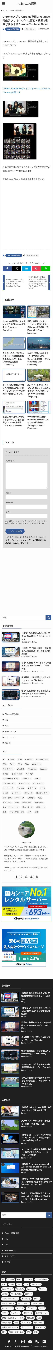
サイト (8, 512)
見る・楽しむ (30, 29)
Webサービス (10, 731)
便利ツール (28, 793)
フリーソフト (10, 737)
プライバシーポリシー (39, 1346)
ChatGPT (29, 759)
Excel (12, 764)
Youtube (43, 769)
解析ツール (40, 807)
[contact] (36, 877)
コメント (10, 461)
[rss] (37, 1342)
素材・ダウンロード (11, 807)
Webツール (36, 764)
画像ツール (39, 802)
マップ (42, 788)
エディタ (29, 774)
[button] (7, 268)
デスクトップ (24, 783)
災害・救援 (26, 802)
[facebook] (16, 877)
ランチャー (16, 793)
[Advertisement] (26, 218)
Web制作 (20, 769)
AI (3, 759)
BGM (20, 759)
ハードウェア (8, 788)
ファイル (20, 788)
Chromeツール (42, 759)
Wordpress (32, 769)
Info (6, 720)
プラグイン (32, 788)
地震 (40, 798)
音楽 (36, 812)
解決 (4, 812)
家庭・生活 (7, 802)
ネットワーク (38, 783)
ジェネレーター (9, 783)
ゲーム (37, 779)
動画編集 (31, 798)
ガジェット (26, 779)
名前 (8, 493)
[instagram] (26, 877)
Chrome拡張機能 (13, 29)
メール (9, 502)
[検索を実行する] (48, 617)
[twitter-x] (21, 877)
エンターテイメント (11, 779)
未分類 (8, 743)
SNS (20, 764)
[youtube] (31, 877)
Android (11, 759)
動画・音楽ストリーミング (13, 798)
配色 (29, 812)
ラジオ (5, 793)
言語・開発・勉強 (17, 812)
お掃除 (5, 774)
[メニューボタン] (3, 3)
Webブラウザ (8, 769)
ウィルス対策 (17, 774)
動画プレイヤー (42, 793)
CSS (4, 764)
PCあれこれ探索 (26, 3)
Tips (7, 726)
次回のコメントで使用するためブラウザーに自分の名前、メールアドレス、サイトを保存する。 (28, 522)
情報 (17, 802)
